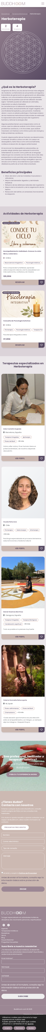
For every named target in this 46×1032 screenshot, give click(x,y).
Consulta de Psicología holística (16, 321)
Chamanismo (10, 712)
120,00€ (7, 276)
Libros (3, 935)
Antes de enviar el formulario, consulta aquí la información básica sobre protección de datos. (22, 880)
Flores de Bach (10, 441)
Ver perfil (20, 458)
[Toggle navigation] (42, 3)
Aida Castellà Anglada (12, 429)
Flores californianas (12, 708)
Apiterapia (26, 437)
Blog (3, 938)
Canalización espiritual (13, 624)
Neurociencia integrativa (14, 263)
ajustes (30, 1024)
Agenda (4, 929)
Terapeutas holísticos (9, 931)
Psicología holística (33, 263)
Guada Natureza (10, 522)
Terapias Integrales (12, 437)
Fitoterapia (9, 330)
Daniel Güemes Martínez (13, 612)
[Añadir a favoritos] (42, 282)
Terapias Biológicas (19, 14)
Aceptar (7, 1028)
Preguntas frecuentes (15, 827)
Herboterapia (21, 530)
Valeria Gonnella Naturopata (15, 700)
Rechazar (19, 1028)
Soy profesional (7, 940)
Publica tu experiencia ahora (23, 774)
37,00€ (6, 339)
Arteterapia (34, 530)
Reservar (20, 282)
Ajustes (31, 1028)
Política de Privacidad (28, 873)
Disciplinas (5, 14)
